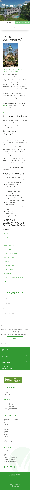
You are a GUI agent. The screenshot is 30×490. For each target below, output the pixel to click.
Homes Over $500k (9, 265)
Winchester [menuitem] (7, 421)
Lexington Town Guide (8, 69)
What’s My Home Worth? (22, 22)
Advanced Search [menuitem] (8, 405)
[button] (27, 27)
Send (15, 338)
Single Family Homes (9, 245)
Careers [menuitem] (6, 456)
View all (6, 281)
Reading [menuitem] (6, 424)
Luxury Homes (7, 241)
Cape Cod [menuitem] (6, 440)
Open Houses (7, 273)
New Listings (7, 261)
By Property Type (7, 368)
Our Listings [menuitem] (7, 403)
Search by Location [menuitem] (9, 406)
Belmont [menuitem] (6, 426)
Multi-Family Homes (9, 257)
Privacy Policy (23, 334)
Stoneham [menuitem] (6, 428)
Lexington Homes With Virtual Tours (13, 277)
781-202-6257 (7, 391)
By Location (5, 351)
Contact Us (7, 394)
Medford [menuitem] (6, 422)
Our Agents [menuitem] (7, 454)
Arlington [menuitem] (6, 429)
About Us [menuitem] (6, 451)
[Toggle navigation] (25, 5)
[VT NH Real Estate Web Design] (15, 486)
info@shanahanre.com (9, 392)
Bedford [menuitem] (6, 438)
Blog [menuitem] (5, 452)
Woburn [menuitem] (6, 433)
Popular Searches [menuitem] (8, 410)
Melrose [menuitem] (6, 434)
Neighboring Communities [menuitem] (11, 419)
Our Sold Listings (8, 234)
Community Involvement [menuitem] (10, 457)
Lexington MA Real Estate (15, 71)
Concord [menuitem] (6, 436)
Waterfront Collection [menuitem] (9, 459)
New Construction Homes (10, 253)
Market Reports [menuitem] (8, 441)
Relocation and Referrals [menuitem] (10, 461)
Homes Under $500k (9, 269)
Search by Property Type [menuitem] (10, 408)
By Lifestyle (5, 356)
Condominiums (7, 249)
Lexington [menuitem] (6, 431)
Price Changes (7, 237)
